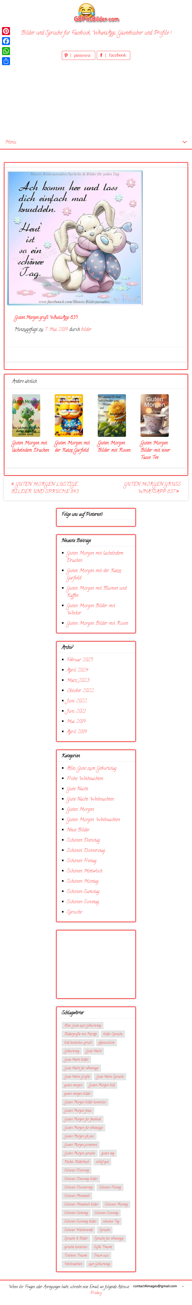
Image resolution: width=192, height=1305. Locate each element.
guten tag (108, 1153)
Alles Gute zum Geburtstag (91, 768)
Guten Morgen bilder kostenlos (85, 1102)
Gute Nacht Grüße (77, 1077)
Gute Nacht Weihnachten (90, 799)
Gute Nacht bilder (76, 1060)
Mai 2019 (76, 721)
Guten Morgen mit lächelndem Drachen (30, 447)
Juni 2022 (77, 701)
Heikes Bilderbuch (76, 1162)
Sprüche (74, 912)
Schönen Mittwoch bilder (81, 1204)
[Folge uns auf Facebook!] (113, 59)
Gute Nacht (77, 789)
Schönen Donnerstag (86, 850)
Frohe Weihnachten (85, 778)
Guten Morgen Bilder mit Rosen (114, 447)
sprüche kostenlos (75, 1247)
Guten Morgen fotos (78, 1111)
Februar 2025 (80, 660)
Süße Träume (103, 1247)
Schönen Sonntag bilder (80, 1221)
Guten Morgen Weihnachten (93, 820)
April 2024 (77, 670)
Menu (10, 142)
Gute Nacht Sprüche (110, 1077)
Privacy (96, 1293)
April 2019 (77, 732)
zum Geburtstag (99, 1264)
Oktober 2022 (80, 691)
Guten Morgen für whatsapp (83, 1128)
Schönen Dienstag (83, 840)
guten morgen (73, 1085)
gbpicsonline (106, 1043)
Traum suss (101, 1255)
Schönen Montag (82, 881)
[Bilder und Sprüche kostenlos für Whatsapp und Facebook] (96, 12)
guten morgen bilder (77, 1094)
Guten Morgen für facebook (82, 1119)
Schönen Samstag (83, 891)
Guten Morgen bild (102, 1085)
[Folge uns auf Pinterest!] (79, 59)
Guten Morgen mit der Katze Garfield (72, 447)
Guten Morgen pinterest (80, 1145)
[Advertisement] (96, 99)
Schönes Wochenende (78, 1230)
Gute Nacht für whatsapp (81, 1068)
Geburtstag (71, 1051)
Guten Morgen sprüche (79, 1153)
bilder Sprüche (112, 1034)
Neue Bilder (78, 830)
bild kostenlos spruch (78, 1043)
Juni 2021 (76, 711)
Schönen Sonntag (83, 902)
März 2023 (78, 680)
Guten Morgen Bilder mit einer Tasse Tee (155, 450)
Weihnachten (73, 1264)
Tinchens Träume (75, 1255)
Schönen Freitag (81, 861)
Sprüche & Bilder (76, 1238)
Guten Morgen (80, 809)
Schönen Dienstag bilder (81, 1179)
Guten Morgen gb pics (79, 1136)
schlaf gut (102, 1162)
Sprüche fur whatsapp (109, 1238)
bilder (86, 329)
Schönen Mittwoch (84, 871)
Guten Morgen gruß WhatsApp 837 (152, 488)
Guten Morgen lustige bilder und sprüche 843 (44, 488)
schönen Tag (111, 1221)
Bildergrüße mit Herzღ (80, 1034)
